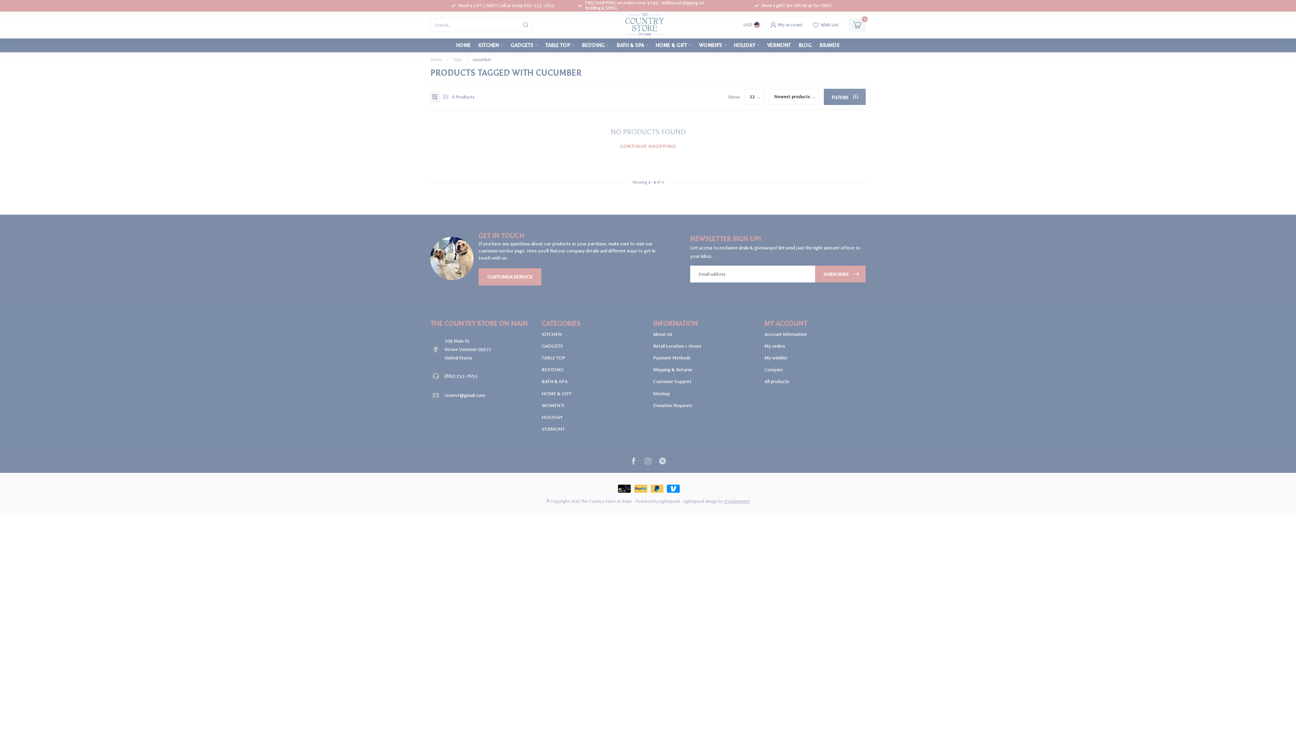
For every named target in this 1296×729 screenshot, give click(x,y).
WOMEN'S (710, 45)
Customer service (510, 277)
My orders (774, 346)
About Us (662, 334)
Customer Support (672, 381)
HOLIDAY (744, 45)
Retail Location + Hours (677, 346)
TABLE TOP (557, 45)
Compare (773, 370)
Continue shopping (648, 146)
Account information (785, 334)
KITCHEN (489, 45)
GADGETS (522, 45)
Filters (840, 97)
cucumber (482, 59)
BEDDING (593, 45)
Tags (457, 59)
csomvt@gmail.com (464, 395)
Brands (829, 45)
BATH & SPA (630, 45)
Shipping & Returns (672, 370)
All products (776, 381)
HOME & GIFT (671, 45)
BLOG (805, 45)
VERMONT (779, 45)
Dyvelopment (737, 501)
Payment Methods (672, 358)
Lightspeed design (700, 501)
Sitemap (661, 394)
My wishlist (775, 358)
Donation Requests (672, 405)
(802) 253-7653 (460, 376)
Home (463, 45)
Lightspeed (669, 501)
